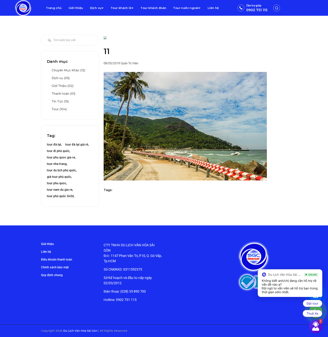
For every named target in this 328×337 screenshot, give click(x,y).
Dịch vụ (96, 8)
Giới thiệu (76, 8)
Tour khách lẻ (121, 8)
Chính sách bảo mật (55, 267)
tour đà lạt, (54, 144)
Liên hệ (213, 8)
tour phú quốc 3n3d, (60, 196)
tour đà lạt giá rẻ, (77, 144)
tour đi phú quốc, (58, 151)
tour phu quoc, (57, 183)
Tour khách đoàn (153, 8)
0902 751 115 (256, 10)
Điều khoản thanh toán (56, 259)
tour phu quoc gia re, (61, 157)
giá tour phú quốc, (59, 177)
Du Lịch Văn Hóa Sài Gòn (80, 330)
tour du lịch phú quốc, (62, 170)
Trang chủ (54, 8)
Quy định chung (52, 275)
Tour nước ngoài (185, 8)
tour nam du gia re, (60, 189)
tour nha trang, (57, 164)
